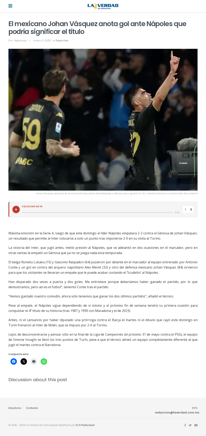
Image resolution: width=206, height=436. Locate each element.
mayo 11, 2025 (42, 40)
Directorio (14, 408)
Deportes (62, 40)
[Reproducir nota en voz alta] (16, 209)
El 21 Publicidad (85, 425)
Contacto (32, 408)
